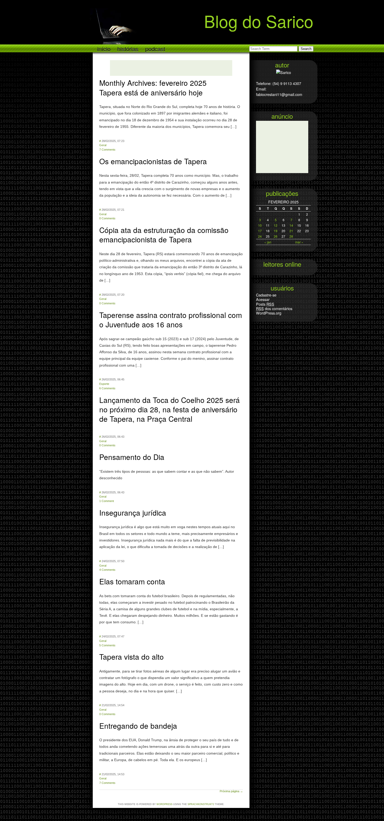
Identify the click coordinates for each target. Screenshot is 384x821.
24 (260, 236)
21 (291, 231)
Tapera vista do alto (131, 656)
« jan (267, 242)
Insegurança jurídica (132, 512)
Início (103, 48)
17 (260, 231)
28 (291, 236)
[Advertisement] (171, 68)
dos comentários (274, 308)
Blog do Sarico (258, 20)
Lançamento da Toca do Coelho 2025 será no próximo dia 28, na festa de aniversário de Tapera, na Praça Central (169, 409)
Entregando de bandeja (138, 725)
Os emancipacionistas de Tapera (153, 161)
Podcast (155, 48)
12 (275, 225)
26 (275, 236)
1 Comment (106, 501)
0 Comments (107, 218)
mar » (299, 242)
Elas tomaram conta (132, 581)
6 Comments (107, 388)
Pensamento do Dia (131, 457)
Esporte (104, 383)
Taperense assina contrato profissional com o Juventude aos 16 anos (170, 319)
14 (291, 225)
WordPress (164, 804)
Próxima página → (231, 791)
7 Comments (107, 149)
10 (260, 225)
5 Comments (107, 645)
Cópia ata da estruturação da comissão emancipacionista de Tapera (164, 234)
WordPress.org (268, 313)
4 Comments (107, 569)
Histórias (127, 48)
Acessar (263, 299)
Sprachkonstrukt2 (201, 804)
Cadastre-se (266, 295)
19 (275, 231)
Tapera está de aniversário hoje (151, 92)
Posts (265, 304)
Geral (102, 145)
